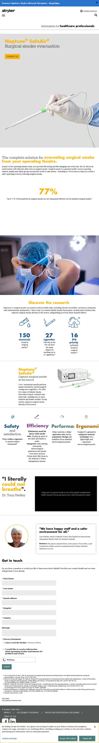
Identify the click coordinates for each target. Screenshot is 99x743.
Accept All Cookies (68, 738)
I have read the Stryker (23, 643)
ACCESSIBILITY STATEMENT (28, 712)
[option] (49, 91)
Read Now (54, 3)
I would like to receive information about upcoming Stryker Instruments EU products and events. (23, 651)
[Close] (95, 727)
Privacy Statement (11, 639)
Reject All (87, 738)
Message (6, 628)
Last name (7, 588)
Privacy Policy (34, 643)
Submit (7, 667)
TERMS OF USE (10, 716)
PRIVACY (7, 712)
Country (6, 618)
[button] (66, 494)
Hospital (6, 608)
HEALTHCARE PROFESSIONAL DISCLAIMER (62, 712)
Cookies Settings (9, 738)
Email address (9, 598)
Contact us (12, 56)
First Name (8, 579)
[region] (49, 733)
